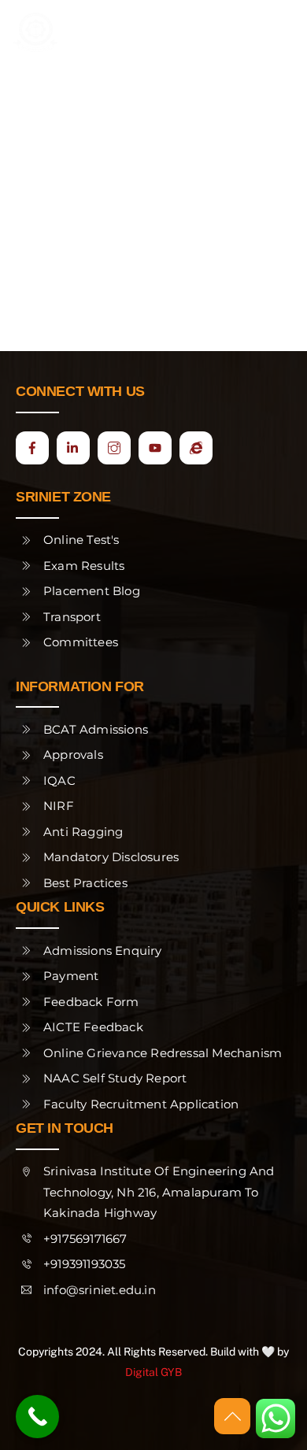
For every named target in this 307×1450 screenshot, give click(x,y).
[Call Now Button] (37, 1416)
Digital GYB (153, 1372)
